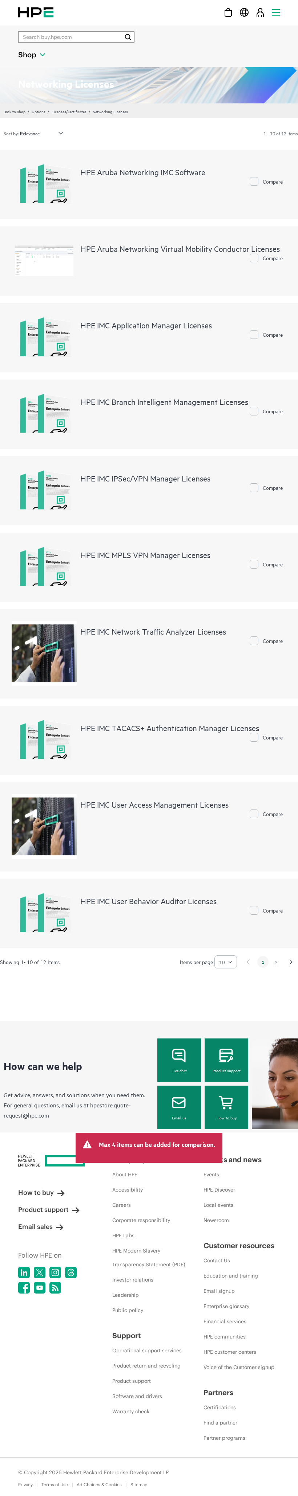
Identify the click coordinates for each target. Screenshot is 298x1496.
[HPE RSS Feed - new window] (55, 1288)
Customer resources (239, 1245)
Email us (179, 1117)
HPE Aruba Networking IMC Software (142, 172)
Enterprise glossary (226, 1306)
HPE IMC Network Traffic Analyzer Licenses (153, 631)
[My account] (260, 12)
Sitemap (139, 1484)
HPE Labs (123, 1235)
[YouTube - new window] (39, 1288)
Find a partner (220, 1422)
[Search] (127, 37)
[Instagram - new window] (55, 1272)
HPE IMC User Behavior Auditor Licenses (148, 901)
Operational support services (147, 1350)
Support (126, 1335)
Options (38, 111)
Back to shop (14, 111)
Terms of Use (54, 1484)
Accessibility (127, 1189)
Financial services (225, 1321)
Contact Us (217, 1260)
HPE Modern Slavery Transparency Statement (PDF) (148, 1257)
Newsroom (216, 1220)
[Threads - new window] (71, 1272)
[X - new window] (39, 1272)
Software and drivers (137, 1396)
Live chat (179, 1070)
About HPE (124, 1174)
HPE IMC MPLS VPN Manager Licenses (145, 555)
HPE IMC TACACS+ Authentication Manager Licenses (169, 728)
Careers (121, 1205)
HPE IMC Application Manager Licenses (146, 325)
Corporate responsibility (141, 1220)
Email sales (35, 1226)
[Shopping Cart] (228, 12)
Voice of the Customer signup (239, 1367)
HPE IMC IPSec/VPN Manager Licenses (145, 478)
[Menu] (276, 12)
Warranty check (130, 1411)
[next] (291, 962)
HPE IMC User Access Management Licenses (154, 804)
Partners (218, 1392)
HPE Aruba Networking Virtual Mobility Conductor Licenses (180, 248)
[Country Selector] (244, 12)
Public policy (127, 1310)
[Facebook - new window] (24, 1288)
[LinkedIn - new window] (24, 1272)
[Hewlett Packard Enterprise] (35, 12)
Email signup (219, 1291)
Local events (218, 1205)
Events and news (233, 1159)
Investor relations (132, 1279)
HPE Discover (219, 1189)
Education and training (231, 1275)
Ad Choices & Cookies (99, 1484)
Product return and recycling (146, 1365)
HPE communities (225, 1336)
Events (211, 1174)
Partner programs (224, 1438)
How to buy (227, 1117)
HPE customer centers (230, 1352)
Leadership (125, 1295)
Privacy (25, 1484)
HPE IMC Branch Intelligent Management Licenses (164, 402)
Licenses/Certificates (69, 111)
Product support (227, 1070)
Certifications (220, 1407)
